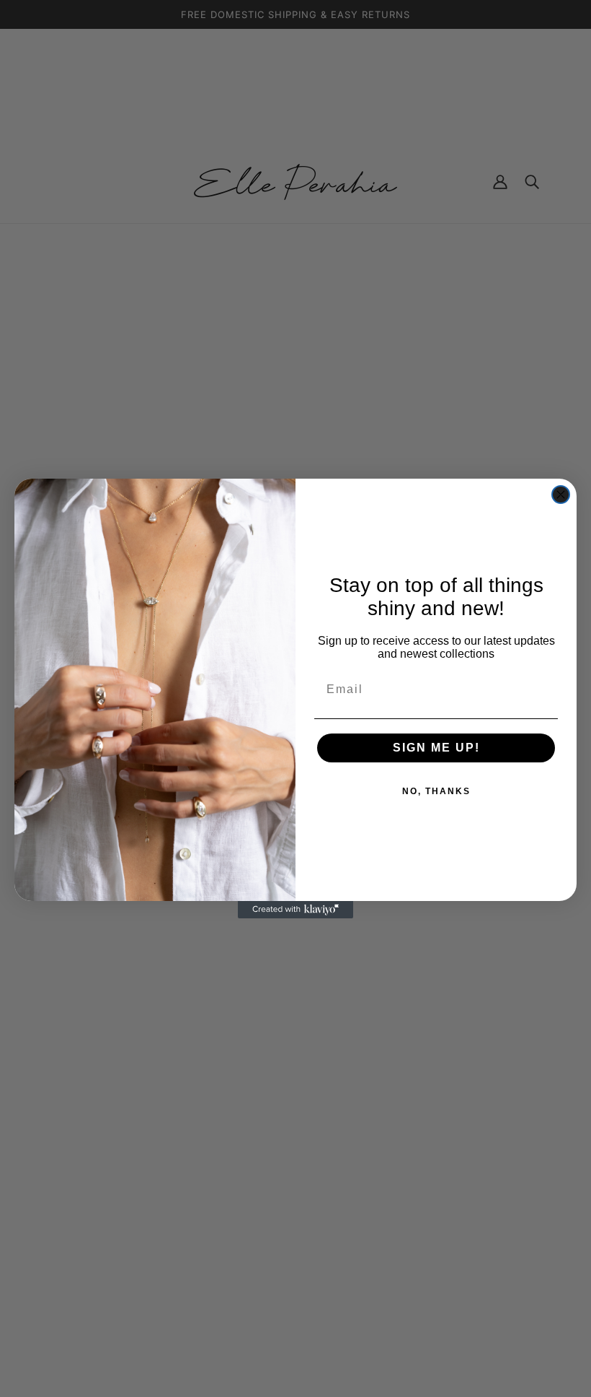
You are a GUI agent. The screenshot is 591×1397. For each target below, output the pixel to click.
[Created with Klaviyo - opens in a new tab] (295, 909)
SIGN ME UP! (436, 747)
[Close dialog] (560, 494)
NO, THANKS (436, 791)
